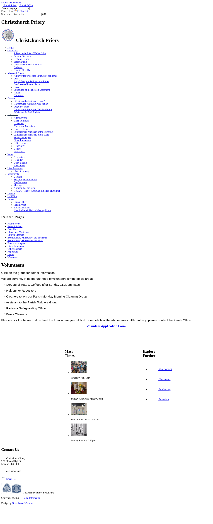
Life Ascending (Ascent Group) (29, 101)
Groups (11, 98)
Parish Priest (20, 204)
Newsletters (19, 157)
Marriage (18, 185)
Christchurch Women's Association (31, 103)
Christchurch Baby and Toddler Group (33, 109)
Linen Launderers (22, 140)
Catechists (19, 123)
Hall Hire (12, 196)
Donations (163, 399)
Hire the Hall (165, 369)
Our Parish (12, 50)
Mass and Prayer (15, 73)
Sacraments (13, 174)
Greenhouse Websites (22, 503)
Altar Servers (20, 118)
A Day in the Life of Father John (30, 53)
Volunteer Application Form (106, 326)
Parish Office (20, 202)
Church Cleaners (22, 129)
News (10, 154)
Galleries (18, 67)
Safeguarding (20, 61)
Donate (11, 193)
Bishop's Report (21, 59)
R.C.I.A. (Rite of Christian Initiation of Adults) (37, 190)
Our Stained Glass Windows (28, 64)
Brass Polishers (21, 120)
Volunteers (12, 115)
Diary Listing (20, 162)
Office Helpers (21, 143)
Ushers (17, 148)
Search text (6, 14)
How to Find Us (22, 70)
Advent (17, 92)
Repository (19, 146)
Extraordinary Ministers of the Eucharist (33, 132)
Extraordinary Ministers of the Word (31, 134)
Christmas (19, 95)
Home (10, 47)
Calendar (18, 160)
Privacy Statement (22, 56)
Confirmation (20, 182)
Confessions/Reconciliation (27, 84)
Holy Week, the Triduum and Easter (31, 81)
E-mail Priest (10, 5)
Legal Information (32, 498)
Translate (24, 11)
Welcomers (19, 151)
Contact (11, 199)
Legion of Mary (21, 106)
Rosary (17, 87)
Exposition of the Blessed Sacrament (32, 89)
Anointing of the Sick (24, 188)
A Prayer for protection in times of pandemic (35, 75)
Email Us (10, 479)
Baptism (18, 176)
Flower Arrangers (22, 137)
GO (44, 14)
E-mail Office (26, 5)
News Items (19, 165)
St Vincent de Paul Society (27, 112)
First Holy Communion (25, 179)
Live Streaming (15, 168)
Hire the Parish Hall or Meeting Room (32, 210)
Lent (16, 78)
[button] (47, 14)
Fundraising (164, 389)
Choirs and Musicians (24, 126)
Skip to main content (11, 2)
